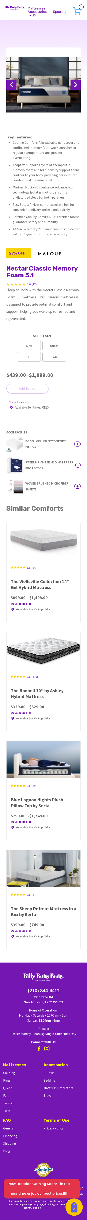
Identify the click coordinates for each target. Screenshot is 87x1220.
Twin (6, 1110)
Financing (10, 1135)
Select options (77, 444)
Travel (48, 1095)
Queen (7, 1088)
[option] (29, 345)
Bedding (49, 1080)
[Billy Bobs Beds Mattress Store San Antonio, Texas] (13, 7)
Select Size (42, 336)
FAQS (32, 15)
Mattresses (36, 8)
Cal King (9, 1072)
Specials (59, 12)
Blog (6, 1151)
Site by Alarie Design (53, 1207)
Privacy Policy (53, 1128)
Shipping (9, 1143)
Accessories (37, 12)
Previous (11, 85)
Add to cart (27, 388)
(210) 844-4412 (44, 990)
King (6, 1080)
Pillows (49, 1072)
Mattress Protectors (58, 1088)
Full (6, 1095)
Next (76, 85)
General (9, 1128)
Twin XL (8, 1103)
